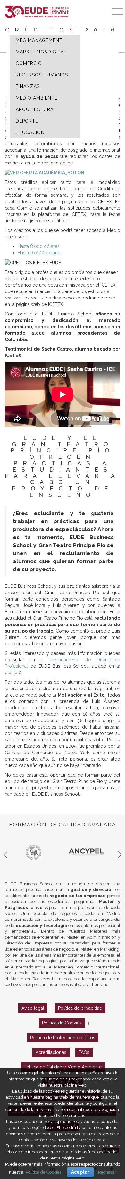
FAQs (84, 1052)
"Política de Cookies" (43, 1172)
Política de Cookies (62, 1022)
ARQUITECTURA (35, 109)
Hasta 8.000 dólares (39, 246)
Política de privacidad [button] (80, 1008)
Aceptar (80, 1172)
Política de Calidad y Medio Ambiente (63, 1067)
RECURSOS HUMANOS (42, 74)
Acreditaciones (51, 1052)
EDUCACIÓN (30, 132)
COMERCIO (29, 63)
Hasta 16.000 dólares (40, 252)
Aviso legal (32, 1008)
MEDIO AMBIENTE (36, 97)
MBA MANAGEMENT (39, 40)
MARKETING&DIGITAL (41, 51)
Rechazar (107, 1172)
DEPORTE (27, 120)
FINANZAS (28, 86)
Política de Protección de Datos (62, 1037)
